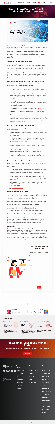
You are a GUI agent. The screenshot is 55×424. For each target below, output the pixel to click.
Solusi (24, 2)
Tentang (43, 2)
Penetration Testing (19, 382)
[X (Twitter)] (22, 304)
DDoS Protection (19, 372)
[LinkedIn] (33, 304)
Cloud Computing (19, 379)
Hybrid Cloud (18, 378)
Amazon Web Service (33, 371)
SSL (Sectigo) (31, 376)
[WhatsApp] (43, 304)
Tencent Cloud (16, 65)
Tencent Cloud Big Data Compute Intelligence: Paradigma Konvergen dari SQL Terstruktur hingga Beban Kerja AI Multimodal (27, 332)
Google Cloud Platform (33, 370)
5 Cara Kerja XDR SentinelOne (17, 188)
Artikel (39, 2)
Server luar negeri (32, 383)
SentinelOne (31, 374)
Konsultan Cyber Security (20, 370)
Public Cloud (18, 376)
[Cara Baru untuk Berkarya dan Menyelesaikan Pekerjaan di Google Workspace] (10, 324)
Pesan (29, 275)
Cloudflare (31, 373)
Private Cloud (18, 375)
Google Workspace (32, 382)
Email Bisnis (18, 381)
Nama (29, 255)
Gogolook (31, 377)
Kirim (39, 287)
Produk (28, 2)
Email (29, 260)
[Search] (48, 2)
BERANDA (20, 2)
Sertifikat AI (31, 379)
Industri (34, 2)
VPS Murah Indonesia (20, 373)
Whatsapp (30, 265)
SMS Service (31, 380)
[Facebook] (12, 304)
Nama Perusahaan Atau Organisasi (34, 270)
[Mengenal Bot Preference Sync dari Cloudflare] (44, 324)
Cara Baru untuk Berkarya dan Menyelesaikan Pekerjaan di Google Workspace (10, 331)
